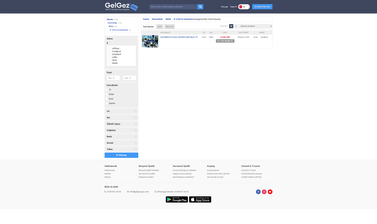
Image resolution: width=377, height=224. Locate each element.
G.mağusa (116, 51)
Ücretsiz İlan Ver (262, 7)
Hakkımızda (110, 170)
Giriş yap (224, 7)
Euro (111, 99)
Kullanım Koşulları (146, 177)
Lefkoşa (115, 48)
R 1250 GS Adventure (119, 30)
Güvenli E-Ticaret (248, 170)
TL (110, 89)
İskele (115, 63)
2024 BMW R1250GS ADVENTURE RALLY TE (179, 37)
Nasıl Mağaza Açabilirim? (183, 177)
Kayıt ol (233, 7)
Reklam (108, 174)
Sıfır (160, 27)
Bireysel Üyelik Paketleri (149, 170)
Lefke (114, 57)
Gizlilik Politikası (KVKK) (251, 177)
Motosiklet (112, 23)
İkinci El (169, 27)
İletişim (108, 177)
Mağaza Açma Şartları (182, 174)
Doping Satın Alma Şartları (218, 174)
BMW (111, 26)
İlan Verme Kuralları (147, 174)
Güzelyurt (116, 54)
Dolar (111, 94)
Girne (114, 60)
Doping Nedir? (213, 170)
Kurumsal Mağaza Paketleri (184, 170)
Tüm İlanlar (148, 27)
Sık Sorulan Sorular (215, 177)
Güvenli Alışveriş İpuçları (251, 174)
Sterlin (112, 103)
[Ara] (200, 6)
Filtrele (123, 155)
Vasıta (110, 19)
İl (107, 43)
